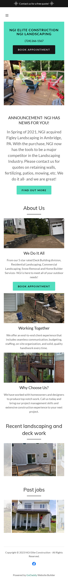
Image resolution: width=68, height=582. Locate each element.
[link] (34, 34)
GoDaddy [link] (31, 575)
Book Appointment (34, 49)
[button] (7, 15)
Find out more (34, 190)
